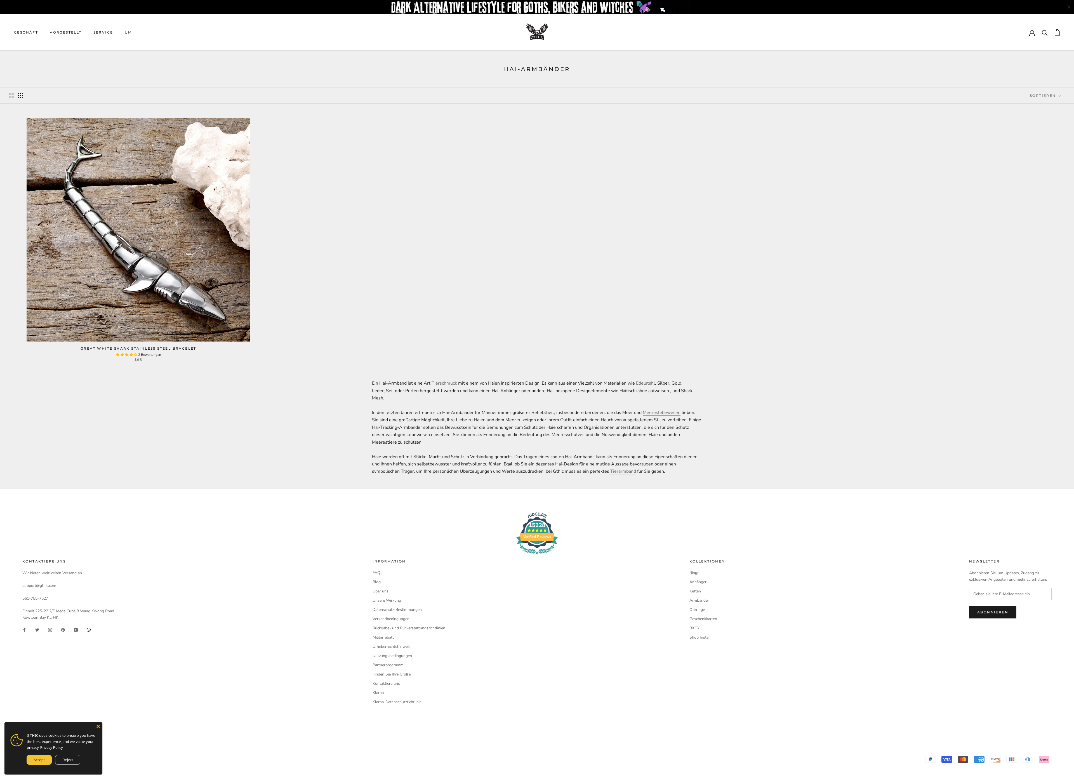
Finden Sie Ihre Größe (392, 674)
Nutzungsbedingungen (392, 655)
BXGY (694, 628)
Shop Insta (698, 637)
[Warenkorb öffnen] (1057, 32)
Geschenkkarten (703, 619)
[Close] (98, 726)
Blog (377, 582)
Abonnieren (992, 612)
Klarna (378, 692)
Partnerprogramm (388, 665)
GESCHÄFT (26, 32)
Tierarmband (622, 471)
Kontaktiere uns (386, 683)
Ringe (694, 572)
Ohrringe (697, 609)
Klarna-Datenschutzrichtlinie (397, 702)
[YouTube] (76, 629)
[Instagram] (50, 629)
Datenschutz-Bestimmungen (397, 609)
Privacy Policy (51, 747)
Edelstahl (645, 383)
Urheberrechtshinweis (392, 646)
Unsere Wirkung (387, 600)
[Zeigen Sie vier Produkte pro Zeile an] (20, 95)
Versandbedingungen (391, 619)
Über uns (380, 591)
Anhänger (697, 582)
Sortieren (1043, 95)
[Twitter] (37, 629)
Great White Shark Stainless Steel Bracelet (138, 348)
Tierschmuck (444, 383)
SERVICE (103, 32)
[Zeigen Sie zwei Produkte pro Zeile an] (11, 95)
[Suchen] (1045, 32)
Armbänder (699, 600)
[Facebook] (24, 629)
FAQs (377, 572)
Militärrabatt (383, 637)
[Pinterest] (63, 629)
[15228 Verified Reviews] (537, 555)
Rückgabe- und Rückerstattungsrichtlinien (409, 628)
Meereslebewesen (661, 412)
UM (128, 32)
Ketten (695, 591)
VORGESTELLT (65, 32)
